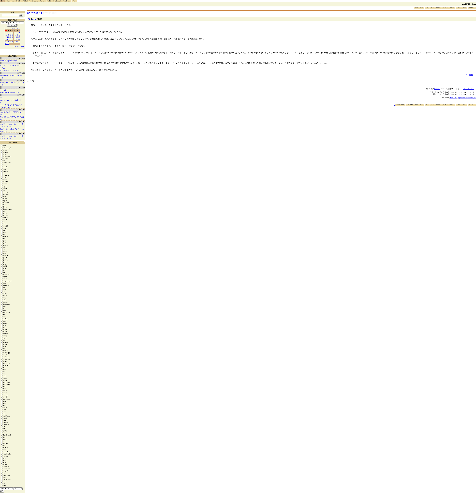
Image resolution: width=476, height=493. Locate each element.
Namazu (437, 89)
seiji (34, 19)
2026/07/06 (21, 134)
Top (2, 1)
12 (12, 37)
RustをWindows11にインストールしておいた (12, 130)
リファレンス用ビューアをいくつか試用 (12, 67)
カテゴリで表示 (18, 46)
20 (14, 39)
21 (17, 39)
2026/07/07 (21, 122)
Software (35, 1)
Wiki (49, 1)
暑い (1, 97)
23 (6, 41)
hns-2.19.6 (453, 98)
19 (12, 39)
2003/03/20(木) (34, 12)
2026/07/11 (21, 80)
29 (19, 41)
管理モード (400, 105)
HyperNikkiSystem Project (467, 98)
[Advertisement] (431, 113)
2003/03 (12, 28)
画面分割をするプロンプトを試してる (12, 77)
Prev (7, 28)
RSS (427, 7)
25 (10, 41)
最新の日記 (419, 7)
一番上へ (472, 105)
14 (17, 37)
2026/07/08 (21, 110)
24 (8, 41)
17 (8, 39)
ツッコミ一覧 (461, 7)
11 (10, 37)
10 (8, 37)
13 (14, 37)
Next (18, 28)
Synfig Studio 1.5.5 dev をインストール (12, 84)
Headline (410, 105)
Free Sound (57, 1)
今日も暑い (4, 90)
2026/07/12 (21, 73)
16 (6, 39)
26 (12, 41)
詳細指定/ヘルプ (468, 89)
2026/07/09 (21, 95)
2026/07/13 (21, 63)
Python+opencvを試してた (9, 92)
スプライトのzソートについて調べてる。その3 (11, 137)
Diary (74, 1)
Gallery (42, 1)
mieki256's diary (469, 4)
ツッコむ (469, 75)
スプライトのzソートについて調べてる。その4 (11, 125)
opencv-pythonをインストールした (11, 101)
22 (19, 39)
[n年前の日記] (49, 12)
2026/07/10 (21, 87)
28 (17, 41)
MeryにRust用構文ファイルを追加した (12, 118)
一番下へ (472, 7)
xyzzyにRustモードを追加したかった (11, 113)
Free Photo (66, 1)
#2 (29, 19)
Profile (18, 1)
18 (10, 39)
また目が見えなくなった (9, 70)
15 (19, 37)
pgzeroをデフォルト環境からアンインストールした (12, 106)
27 (14, 41)
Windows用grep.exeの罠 (8, 61)
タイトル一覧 (436, 7)
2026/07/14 (21, 58)
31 (8, 44)
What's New (10, 1)
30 (6, 44)
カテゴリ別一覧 (448, 7)
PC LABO (26, 1)
